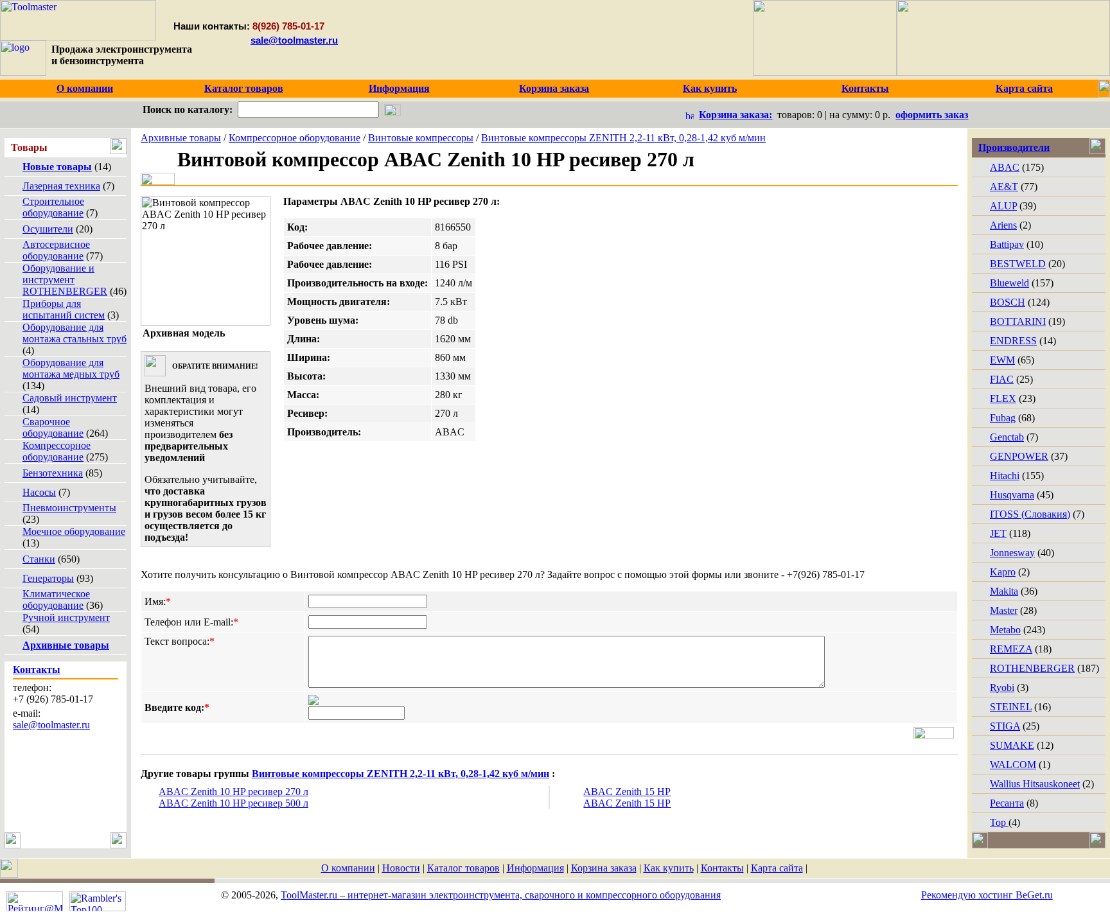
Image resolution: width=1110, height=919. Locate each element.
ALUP (1003, 205)
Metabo (1005, 629)
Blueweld (1009, 282)
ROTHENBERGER (1032, 668)
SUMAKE (1012, 745)
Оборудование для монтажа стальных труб (74, 333)
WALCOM (1013, 764)
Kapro (1003, 571)
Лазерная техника (61, 185)
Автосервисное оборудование (56, 250)
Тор (999, 822)
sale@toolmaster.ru (294, 40)
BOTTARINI (1018, 321)
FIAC (1002, 379)
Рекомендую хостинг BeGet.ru (987, 894)
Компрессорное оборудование (56, 451)
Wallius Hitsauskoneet (1035, 783)
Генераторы (48, 578)
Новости (401, 867)
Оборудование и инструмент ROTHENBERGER (64, 280)
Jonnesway (1012, 552)
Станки (38, 559)
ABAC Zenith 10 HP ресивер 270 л (233, 791)
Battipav (1007, 244)
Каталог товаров (463, 867)
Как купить (669, 867)
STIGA (1005, 726)
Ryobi (1002, 687)
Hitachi (1004, 475)
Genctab (1007, 437)
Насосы (39, 492)
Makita (1004, 591)
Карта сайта (777, 867)
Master (1004, 610)
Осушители (47, 228)
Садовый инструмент (69, 397)
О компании (348, 867)
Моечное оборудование (73, 531)
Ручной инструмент (66, 617)
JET (998, 533)
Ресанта (1007, 803)
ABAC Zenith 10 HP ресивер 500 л (233, 803)
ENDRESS (1013, 340)
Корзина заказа (604, 867)
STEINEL (1011, 706)
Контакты (722, 867)
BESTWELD (1018, 263)
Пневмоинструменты (69, 507)
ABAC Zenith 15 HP (627, 791)
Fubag (1003, 417)
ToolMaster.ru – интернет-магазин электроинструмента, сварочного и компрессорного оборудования (501, 894)
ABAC (1004, 167)
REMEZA (1011, 648)
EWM (1002, 359)
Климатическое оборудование (56, 599)
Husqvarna (1012, 494)
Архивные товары (181, 137)
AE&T (1004, 186)
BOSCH (1007, 302)
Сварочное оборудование (53, 427)
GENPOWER (1019, 456)
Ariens (1003, 225)
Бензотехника (52, 473)
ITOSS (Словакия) (1030, 514)
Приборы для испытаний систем (63, 309)
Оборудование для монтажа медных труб (70, 368)
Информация (535, 867)
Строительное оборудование (53, 207)
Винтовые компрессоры (420, 137)
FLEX (1003, 398)
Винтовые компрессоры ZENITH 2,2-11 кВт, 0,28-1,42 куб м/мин (623, 137)
